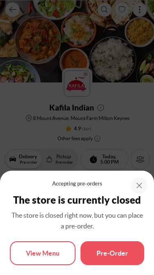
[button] (139, 185)
